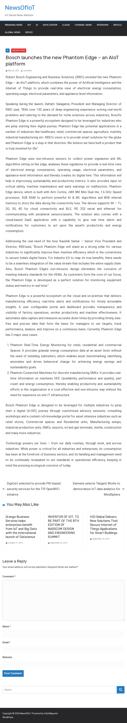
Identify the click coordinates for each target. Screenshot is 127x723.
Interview (102, 24)
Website (7, 657)
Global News (12, 32)
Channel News (83, 24)
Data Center (50, 24)
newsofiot (27, 71)
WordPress (7, 717)
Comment (9, 576)
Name (6, 626)
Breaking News (13, 24)
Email (6, 642)
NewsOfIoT (20, 7)
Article (117, 24)
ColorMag (48, 713)
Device (29, 32)
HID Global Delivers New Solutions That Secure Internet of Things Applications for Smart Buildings (104, 525)
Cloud (66, 24)
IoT (29, 24)
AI (37, 24)
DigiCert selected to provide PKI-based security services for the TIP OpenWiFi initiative (34, 489)
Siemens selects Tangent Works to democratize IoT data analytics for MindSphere (96, 489)
